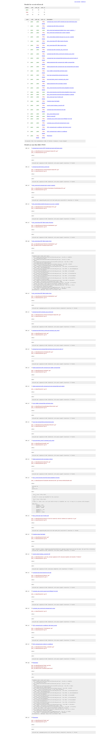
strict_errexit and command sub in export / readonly (58, 32)
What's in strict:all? (51, 116)
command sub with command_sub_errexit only (57, 49)
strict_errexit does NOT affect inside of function (57, 41)
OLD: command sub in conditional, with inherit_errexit (59, 127)
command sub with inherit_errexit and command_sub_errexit (60, 53)
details (43, 23)
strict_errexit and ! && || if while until (55, 97)
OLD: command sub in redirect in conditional (57, 131)
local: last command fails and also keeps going (57, 75)
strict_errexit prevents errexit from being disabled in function (60, 87)
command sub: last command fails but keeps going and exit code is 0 (62, 58)
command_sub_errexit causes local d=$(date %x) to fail (59, 118)
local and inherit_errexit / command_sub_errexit (57, 79)
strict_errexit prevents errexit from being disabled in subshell (60, 94)
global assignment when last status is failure (57, 83)
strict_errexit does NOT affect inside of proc (56, 45)
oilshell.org (83, 1)
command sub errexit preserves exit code (56, 109)
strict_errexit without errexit (53, 113)
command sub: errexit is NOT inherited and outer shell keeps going (62, 21)
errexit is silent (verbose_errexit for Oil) (55, 105)
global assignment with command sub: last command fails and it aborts (63, 66)
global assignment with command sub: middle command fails (60, 62)
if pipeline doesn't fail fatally (53, 101)
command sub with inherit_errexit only (55, 26)
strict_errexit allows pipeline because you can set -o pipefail (60, 36)
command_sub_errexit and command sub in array (58, 123)
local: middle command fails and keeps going (57, 70)
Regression (49, 135)
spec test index (77, 1)
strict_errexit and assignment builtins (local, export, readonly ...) (61, 30)
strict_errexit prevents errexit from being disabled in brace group (61, 92)
